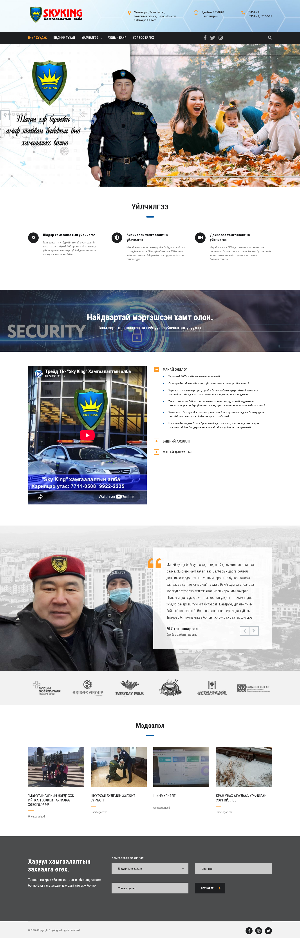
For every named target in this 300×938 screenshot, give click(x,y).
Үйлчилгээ (89, 38)
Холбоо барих (143, 38)
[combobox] (150, 868)
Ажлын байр (117, 38)
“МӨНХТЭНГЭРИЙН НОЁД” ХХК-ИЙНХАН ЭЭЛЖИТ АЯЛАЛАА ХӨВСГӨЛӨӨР (51, 800)
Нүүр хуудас (37, 38)
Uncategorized (36, 816)
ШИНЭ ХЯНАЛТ (164, 796)
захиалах (207, 888)
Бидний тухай (64, 38)
